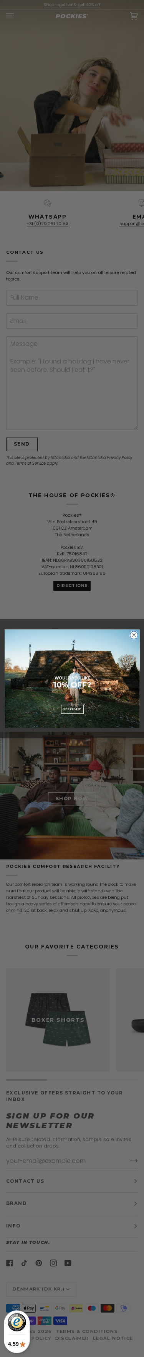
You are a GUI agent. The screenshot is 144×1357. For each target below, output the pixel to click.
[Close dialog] (134, 635)
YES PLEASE (72, 709)
